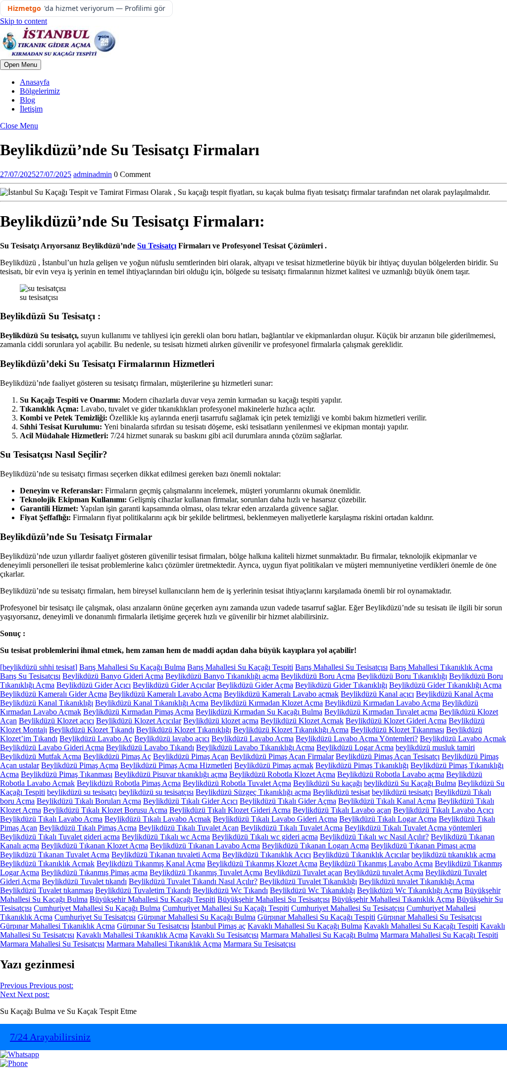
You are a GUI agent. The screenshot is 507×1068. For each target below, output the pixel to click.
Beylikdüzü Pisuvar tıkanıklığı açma (170, 774)
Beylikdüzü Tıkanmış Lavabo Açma (376, 863)
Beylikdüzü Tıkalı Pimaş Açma (88, 828)
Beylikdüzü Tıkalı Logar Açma (388, 819)
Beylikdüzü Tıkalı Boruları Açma (89, 801)
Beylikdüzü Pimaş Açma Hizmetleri (176, 765)
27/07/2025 (35, 174)
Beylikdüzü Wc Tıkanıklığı (312, 890)
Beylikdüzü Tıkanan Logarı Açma (315, 845)
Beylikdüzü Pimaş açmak (273, 765)
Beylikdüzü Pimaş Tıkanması (66, 774)
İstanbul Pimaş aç (218, 926)
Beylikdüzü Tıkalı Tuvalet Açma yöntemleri (413, 828)
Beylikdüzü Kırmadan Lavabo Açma (382, 703)
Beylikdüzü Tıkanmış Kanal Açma (151, 863)
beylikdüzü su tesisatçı (82, 792)
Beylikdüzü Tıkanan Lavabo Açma (205, 845)
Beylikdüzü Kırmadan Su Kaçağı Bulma (259, 712)
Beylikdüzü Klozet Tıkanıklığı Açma (291, 729)
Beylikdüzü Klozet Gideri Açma (396, 720)
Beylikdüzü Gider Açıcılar (174, 685)
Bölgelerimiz (40, 91)
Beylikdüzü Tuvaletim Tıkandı (143, 890)
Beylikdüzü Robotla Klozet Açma (282, 774)
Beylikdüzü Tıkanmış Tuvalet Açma (206, 872)
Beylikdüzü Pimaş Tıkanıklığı (361, 765)
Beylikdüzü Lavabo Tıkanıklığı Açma (255, 747)
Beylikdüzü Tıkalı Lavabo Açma (51, 819)
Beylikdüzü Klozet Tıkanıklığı (183, 729)
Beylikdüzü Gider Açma (255, 685)
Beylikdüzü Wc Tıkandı (230, 890)
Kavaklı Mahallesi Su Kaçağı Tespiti (421, 926)
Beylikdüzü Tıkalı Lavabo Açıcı (443, 810)
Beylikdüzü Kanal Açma (454, 694)
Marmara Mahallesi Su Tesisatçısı (52, 944)
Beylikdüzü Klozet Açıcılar (138, 720)
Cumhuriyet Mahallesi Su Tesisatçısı (348, 908)
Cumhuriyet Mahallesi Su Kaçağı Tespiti (225, 908)
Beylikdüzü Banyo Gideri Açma (112, 676)
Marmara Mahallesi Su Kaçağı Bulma (319, 935)
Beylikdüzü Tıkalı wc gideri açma (265, 836)
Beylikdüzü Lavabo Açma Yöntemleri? (357, 738)
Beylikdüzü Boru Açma (318, 676)
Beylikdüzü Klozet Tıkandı (91, 729)
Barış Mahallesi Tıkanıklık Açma (441, 667)
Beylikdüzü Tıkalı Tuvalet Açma (292, 828)
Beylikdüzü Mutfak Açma (40, 756)
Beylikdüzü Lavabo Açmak (463, 738)
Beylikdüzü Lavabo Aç (95, 738)
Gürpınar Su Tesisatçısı (153, 926)
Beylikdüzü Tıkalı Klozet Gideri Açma (230, 810)
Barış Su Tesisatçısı (30, 676)
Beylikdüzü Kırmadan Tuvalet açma (380, 712)
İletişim (31, 109)
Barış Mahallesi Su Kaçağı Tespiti (240, 667)
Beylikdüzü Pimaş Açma (79, 765)
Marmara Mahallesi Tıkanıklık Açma (163, 944)
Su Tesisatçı (156, 245)
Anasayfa (35, 82)
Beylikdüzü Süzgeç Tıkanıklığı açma (253, 792)
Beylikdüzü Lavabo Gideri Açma (52, 747)
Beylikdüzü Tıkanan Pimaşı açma (423, 845)
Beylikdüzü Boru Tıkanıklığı (402, 676)
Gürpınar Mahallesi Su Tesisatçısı (429, 917)
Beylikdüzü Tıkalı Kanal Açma (387, 801)
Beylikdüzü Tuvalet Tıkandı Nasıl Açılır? (193, 881)
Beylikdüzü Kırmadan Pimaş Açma (138, 712)
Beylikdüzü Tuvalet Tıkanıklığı (308, 881)
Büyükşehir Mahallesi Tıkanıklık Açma (393, 899)
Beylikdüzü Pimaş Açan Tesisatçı (388, 756)
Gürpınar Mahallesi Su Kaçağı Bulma (196, 917)
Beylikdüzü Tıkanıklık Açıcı (266, 854)
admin (92, 174)
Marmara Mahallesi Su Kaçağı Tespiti (439, 935)
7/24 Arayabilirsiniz (50, 1036)
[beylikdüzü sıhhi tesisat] (38, 667)
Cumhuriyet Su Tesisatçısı (95, 917)
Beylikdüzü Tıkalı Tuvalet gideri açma (60, 836)
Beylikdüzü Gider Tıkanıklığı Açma (445, 685)
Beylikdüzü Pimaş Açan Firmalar (282, 756)
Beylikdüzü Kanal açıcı (377, 694)
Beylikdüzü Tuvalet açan (303, 872)
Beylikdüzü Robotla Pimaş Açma (129, 783)
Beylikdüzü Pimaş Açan (190, 756)
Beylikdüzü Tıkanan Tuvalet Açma (54, 854)
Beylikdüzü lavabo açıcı (171, 738)
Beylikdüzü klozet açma (220, 720)
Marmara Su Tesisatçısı (259, 944)
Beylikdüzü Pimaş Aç (117, 756)
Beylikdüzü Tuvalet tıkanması (46, 890)
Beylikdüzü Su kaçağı (327, 783)
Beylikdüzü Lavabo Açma (252, 738)
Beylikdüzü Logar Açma (355, 747)
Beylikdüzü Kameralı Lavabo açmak (281, 694)
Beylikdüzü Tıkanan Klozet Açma (94, 845)
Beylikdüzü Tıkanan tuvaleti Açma (165, 854)
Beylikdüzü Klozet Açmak (302, 720)
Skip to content (23, 21)
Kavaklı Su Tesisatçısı (224, 935)
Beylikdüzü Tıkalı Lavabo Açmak (157, 819)
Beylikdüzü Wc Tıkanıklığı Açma (409, 890)
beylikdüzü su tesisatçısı (156, 792)
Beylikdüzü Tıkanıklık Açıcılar (361, 854)
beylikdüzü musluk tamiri (435, 747)
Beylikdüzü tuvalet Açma (383, 872)
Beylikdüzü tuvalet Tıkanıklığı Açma (416, 881)
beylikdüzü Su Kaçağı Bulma (410, 783)
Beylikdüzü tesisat (341, 792)
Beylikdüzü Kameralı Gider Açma (53, 694)
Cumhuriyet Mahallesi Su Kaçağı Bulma (97, 908)
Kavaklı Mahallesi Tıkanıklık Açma (132, 935)
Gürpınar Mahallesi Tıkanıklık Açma (57, 926)
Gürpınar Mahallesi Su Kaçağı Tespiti (316, 917)
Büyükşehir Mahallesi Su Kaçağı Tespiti (152, 899)
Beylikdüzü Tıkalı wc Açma (166, 836)
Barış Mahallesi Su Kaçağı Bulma (132, 667)
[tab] (20, 64)
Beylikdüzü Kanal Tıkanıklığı (46, 703)
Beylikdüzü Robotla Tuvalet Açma (237, 783)
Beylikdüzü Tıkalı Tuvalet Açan (189, 828)
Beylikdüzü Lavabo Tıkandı (150, 747)
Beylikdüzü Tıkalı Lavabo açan (342, 810)
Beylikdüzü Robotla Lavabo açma (390, 774)
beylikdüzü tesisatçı (402, 792)
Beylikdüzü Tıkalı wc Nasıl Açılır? (374, 836)
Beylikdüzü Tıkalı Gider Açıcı (190, 801)
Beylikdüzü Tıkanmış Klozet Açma (262, 863)
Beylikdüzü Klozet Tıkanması (397, 729)
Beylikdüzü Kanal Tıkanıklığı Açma (151, 703)
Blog (27, 100)
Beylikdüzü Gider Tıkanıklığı (341, 685)
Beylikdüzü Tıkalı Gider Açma (288, 801)
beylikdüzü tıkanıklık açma (453, 854)
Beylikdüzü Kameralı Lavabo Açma (165, 694)
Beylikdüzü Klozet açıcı (56, 720)
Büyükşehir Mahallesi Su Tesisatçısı (273, 899)
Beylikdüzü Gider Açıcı (93, 685)
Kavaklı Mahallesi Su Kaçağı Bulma (305, 926)
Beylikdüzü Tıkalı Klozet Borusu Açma (105, 810)
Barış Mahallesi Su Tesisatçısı (341, 667)
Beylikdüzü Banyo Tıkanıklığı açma (222, 676)
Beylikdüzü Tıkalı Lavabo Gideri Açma (275, 819)
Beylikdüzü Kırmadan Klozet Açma (266, 703)
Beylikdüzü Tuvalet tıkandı (84, 881)
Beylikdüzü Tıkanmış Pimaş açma (94, 872)
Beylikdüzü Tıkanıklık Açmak (47, 863)
